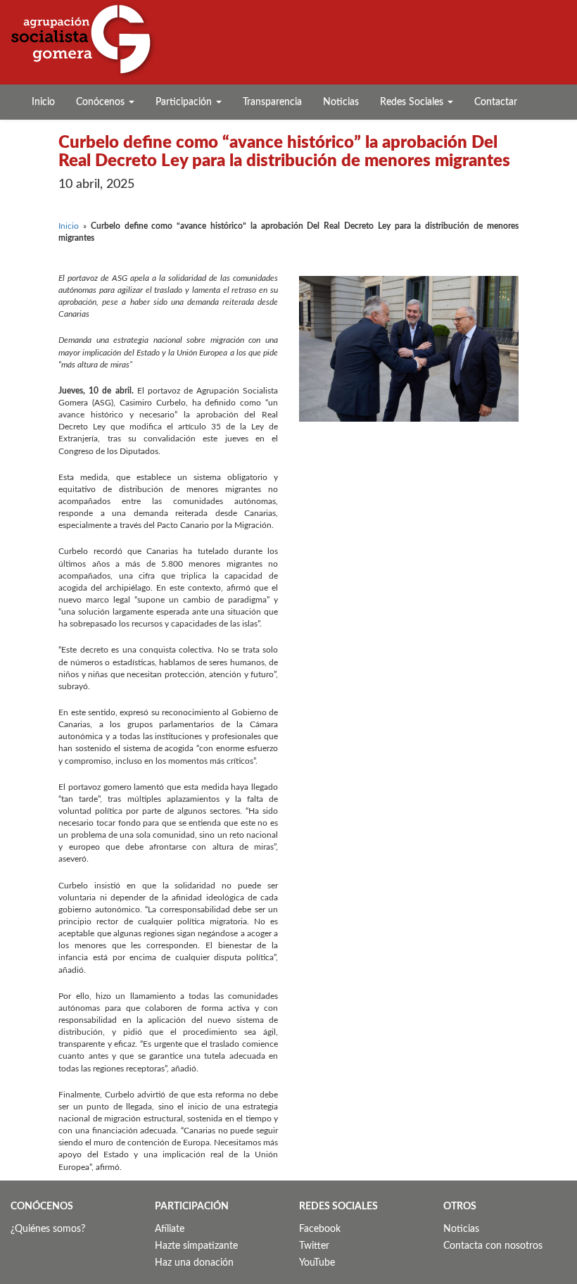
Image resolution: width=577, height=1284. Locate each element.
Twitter (314, 1246)
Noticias (341, 102)
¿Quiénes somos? (48, 1229)
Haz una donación (194, 1263)
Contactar (495, 102)
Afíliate (169, 1229)
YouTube (317, 1263)
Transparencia (272, 102)
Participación (185, 102)
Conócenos (101, 102)
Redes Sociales (413, 102)
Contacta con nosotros (493, 1246)
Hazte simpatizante (196, 1246)
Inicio (43, 102)
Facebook (320, 1229)
